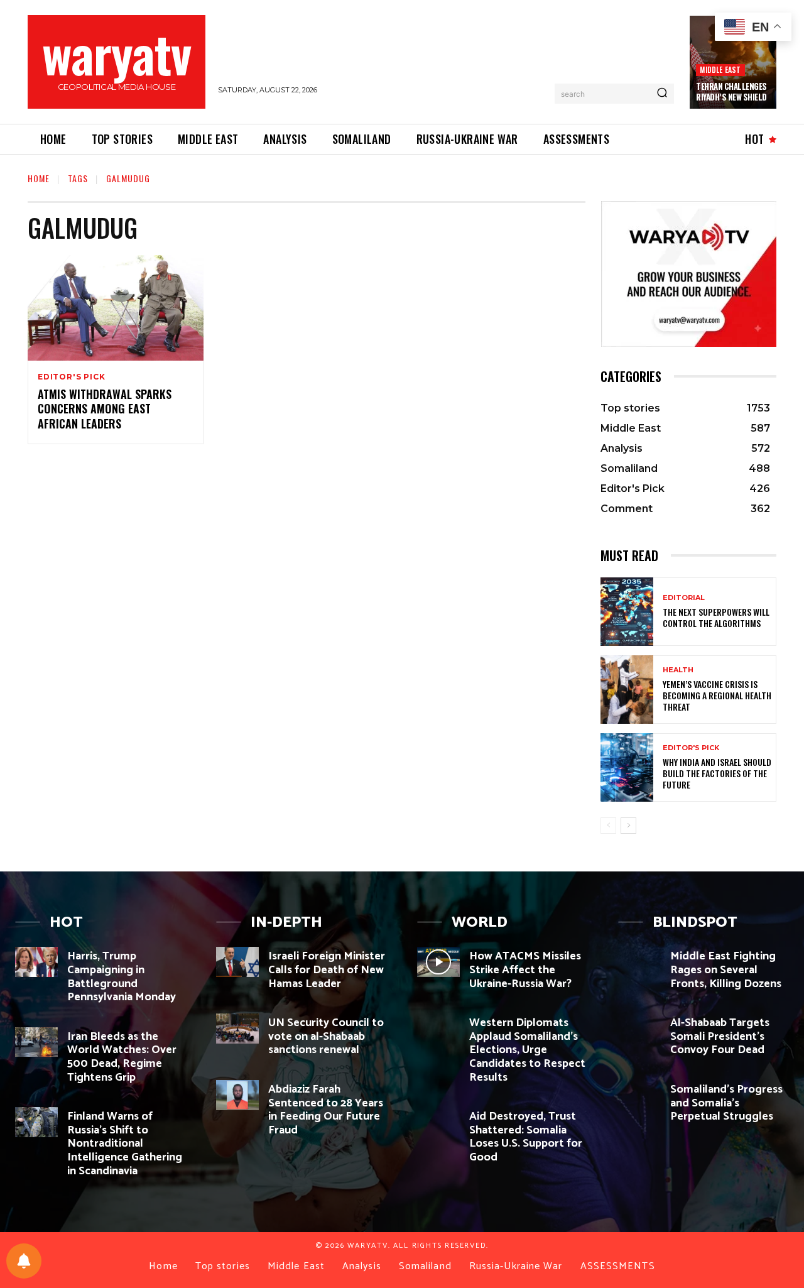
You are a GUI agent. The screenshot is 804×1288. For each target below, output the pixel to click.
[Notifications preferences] (23, 1261)
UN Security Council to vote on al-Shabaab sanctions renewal (326, 1036)
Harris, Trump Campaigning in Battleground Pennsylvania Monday (121, 977)
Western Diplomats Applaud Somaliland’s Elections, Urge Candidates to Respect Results (527, 1049)
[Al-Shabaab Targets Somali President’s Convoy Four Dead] (639, 1028)
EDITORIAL (684, 597)
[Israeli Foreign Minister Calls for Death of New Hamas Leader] (237, 962)
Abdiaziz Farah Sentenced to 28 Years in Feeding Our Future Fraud (325, 1110)
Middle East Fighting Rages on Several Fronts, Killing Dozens (725, 970)
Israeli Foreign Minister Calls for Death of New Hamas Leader (326, 970)
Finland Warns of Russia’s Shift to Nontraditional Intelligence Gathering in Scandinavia (124, 1143)
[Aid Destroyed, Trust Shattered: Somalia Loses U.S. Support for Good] (438, 1122)
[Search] (662, 94)
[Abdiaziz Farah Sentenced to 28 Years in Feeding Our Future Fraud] (237, 1095)
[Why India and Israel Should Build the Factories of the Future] (626, 767)
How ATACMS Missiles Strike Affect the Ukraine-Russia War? (525, 970)
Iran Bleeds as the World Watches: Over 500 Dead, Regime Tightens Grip (122, 1057)
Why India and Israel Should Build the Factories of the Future (717, 773)
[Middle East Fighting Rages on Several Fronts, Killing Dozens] (639, 962)
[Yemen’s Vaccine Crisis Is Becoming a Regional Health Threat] (626, 689)
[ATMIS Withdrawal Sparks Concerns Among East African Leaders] (116, 308)
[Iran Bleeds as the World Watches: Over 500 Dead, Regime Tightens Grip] (36, 1042)
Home (39, 178)
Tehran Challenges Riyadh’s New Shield (731, 91)
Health (678, 670)
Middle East (720, 69)
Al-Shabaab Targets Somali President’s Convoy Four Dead (719, 1036)
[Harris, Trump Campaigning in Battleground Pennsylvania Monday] (36, 962)
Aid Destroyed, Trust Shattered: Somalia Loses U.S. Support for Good (525, 1137)
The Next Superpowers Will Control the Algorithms (716, 617)
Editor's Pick (71, 377)
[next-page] (628, 825)
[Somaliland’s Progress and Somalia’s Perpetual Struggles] (639, 1095)
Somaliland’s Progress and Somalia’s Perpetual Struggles (726, 1103)
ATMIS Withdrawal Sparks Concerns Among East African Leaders (104, 409)
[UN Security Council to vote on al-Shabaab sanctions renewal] (237, 1028)
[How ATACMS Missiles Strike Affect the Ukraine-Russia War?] (438, 962)
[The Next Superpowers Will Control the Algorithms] (626, 611)
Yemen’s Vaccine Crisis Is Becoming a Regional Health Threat (717, 695)
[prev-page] (608, 825)
